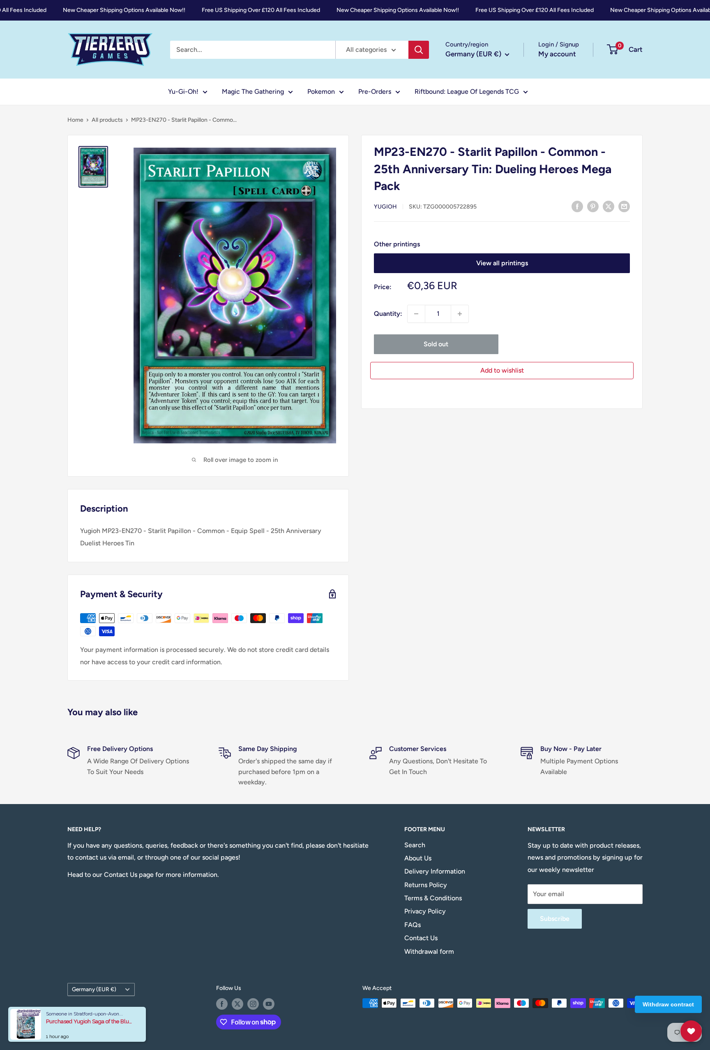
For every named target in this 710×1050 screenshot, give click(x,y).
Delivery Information (434, 871)
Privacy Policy (425, 911)
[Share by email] (624, 206)
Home (75, 119)
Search (414, 845)
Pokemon (321, 91)
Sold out (436, 344)
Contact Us (421, 938)
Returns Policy (425, 885)
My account (557, 54)
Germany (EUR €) (94, 989)
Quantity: (388, 314)
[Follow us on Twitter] (237, 1004)
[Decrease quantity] (416, 313)
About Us (417, 858)
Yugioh (385, 206)
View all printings (502, 263)
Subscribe (554, 919)
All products (107, 119)
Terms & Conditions (433, 898)
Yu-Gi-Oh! (183, 91)
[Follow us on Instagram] (253, 1004)
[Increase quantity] (459, 313)
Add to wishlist (502, 370)
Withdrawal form (429, 951)
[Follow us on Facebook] (222, 1004)
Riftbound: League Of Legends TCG (467, 91)
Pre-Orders (374, 91)
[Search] (418, 50)
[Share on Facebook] (577, 206)
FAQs (412, 925)
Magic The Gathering (253, 91)
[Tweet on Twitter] (608, 206)
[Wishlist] (691, 1031)
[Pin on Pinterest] (593, 206)
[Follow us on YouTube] (268, 1004)
